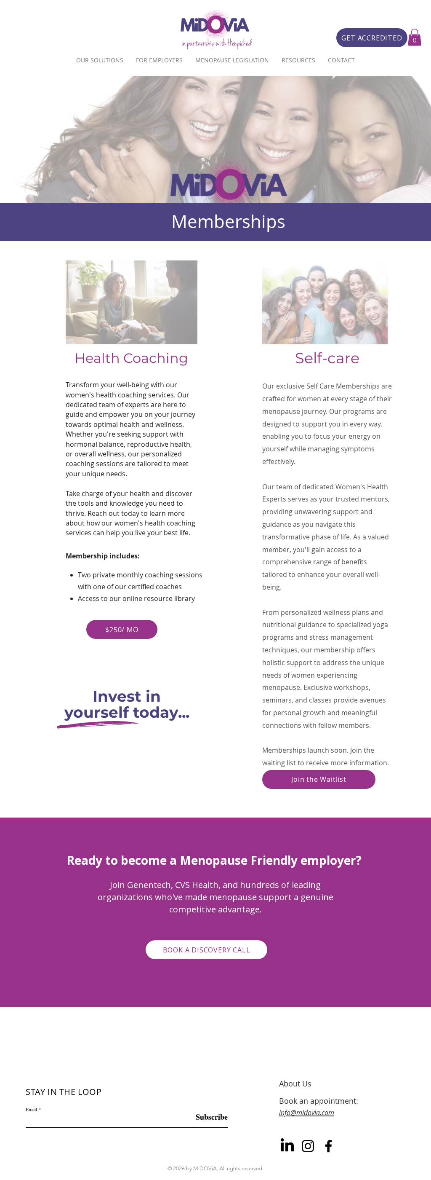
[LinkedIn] (287, 1146)
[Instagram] (308, 1146)
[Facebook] (328, 1146)
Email (31, 1109)
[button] (414, 37)
